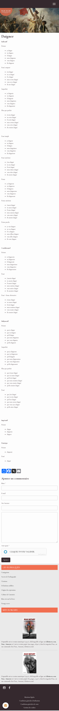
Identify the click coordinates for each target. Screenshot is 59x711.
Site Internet (5, 503)
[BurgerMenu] (54, 4)
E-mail (3, 493)
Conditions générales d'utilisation (29, 701)
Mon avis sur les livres (8, 599)
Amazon (8, 644)
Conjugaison (5, 572)
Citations (4, 581)
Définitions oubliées (7, 586)
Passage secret (5, 604)
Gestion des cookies (29, 708)
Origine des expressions (8, 590)
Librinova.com (51, 642)
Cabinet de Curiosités (8, 595)
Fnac (3, 644)
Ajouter (6, 560)
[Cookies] (5, 705)
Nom (3, 483)
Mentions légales (29, 697)
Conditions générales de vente (30, 704)
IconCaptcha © (42, 554)
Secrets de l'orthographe (8, 577)
